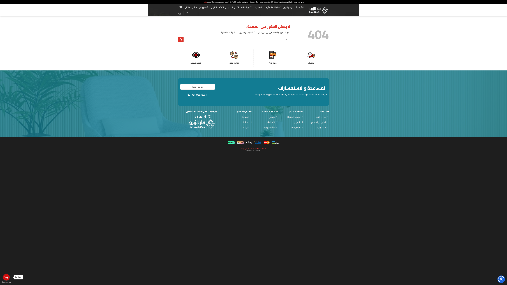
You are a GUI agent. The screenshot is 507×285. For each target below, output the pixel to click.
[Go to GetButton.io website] (6, 282)
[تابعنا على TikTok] (205, 117)
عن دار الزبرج (288, 7)
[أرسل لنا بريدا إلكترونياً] (196, 117)
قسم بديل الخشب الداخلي (196, 7)
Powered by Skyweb (253, 151)
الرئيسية (300, 7)
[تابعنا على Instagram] (209, 117)
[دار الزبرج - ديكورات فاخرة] (318, 10)
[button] (187, 13)
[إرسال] (181, 39)
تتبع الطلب (246, 7)
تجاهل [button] (205, 1)
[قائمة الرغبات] (180, 7)
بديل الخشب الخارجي (219, 7)
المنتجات (258, 7)
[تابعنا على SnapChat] (200, 117)
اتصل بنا (235, 7)
